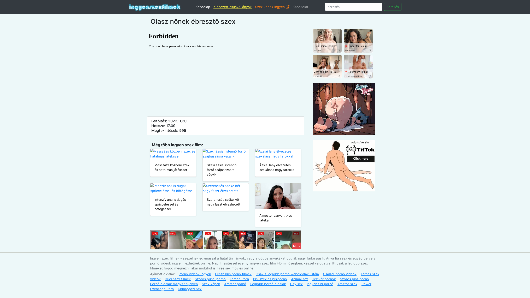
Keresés (393, 7)
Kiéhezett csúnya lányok (232, 7)
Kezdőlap (203, 7)
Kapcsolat (300, 7)
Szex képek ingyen (270, 7)
